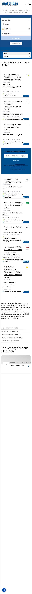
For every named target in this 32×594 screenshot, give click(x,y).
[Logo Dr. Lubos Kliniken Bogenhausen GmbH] (27, 180)
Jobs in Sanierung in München (10, 340)
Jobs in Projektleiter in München (11, 334)
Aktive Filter (5, 50)
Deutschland (5, 316)
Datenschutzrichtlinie (20, 164)
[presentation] (22, 4)
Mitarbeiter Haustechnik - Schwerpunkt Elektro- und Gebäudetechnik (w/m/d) (13, 272)
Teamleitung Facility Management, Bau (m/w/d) (12, 127)
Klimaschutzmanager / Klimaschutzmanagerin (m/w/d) (13, 205)
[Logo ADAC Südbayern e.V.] (27, 267)
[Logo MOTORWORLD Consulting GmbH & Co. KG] (27, 125)
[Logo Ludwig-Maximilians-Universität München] (27, 203)
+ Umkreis (6, 33)
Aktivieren (16, 160)
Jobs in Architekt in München (10, 328)
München (19, 316)
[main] (16, 193)
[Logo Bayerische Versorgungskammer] (27, 102)
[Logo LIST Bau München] (27, 228)
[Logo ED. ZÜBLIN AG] (27, 247)
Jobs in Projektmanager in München (12, 337)
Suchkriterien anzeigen (16, 169)
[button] (29, 33)
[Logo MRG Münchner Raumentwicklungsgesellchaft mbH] (27, 75)
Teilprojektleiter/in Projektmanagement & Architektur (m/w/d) (13, 77)
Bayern (12, 316)
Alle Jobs (5, 82)
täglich (23, 156)
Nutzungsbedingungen (9, 165)
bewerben (25, 96)
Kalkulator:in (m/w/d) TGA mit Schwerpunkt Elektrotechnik (13, 249)
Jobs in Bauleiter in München (10, 331)
